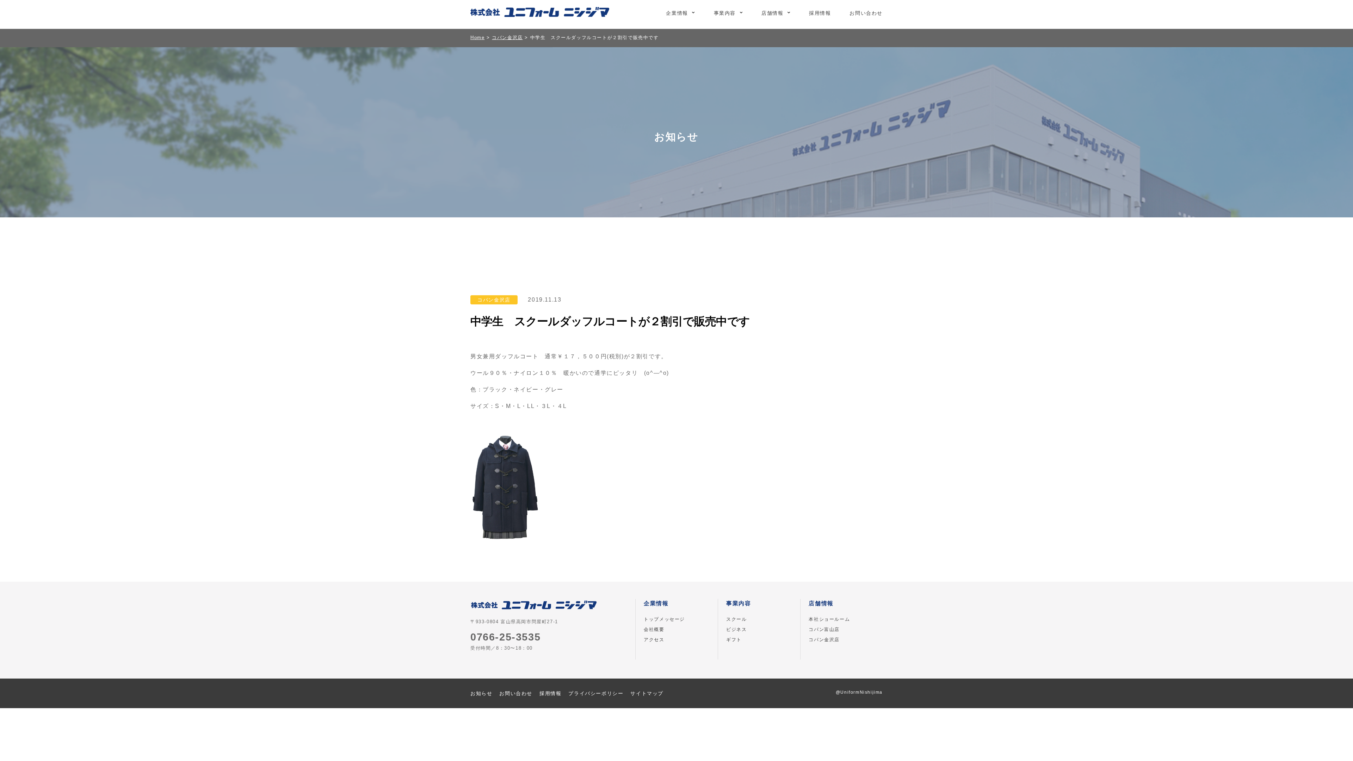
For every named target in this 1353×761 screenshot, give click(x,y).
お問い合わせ (866, 13)
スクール (736, 619)
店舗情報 (772, 13)
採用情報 (820, 13)
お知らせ (481, 693)
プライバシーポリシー (595, 693)
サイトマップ (646, 693)
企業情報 (677, 13)
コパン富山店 (824, 629)
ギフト (734, 639)
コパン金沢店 (824, 639)
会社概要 (654, 629)
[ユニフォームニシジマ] (539, 13)
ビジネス (736, 629)
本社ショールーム (829, 619)
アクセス (654, 639)
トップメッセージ (664, 619)
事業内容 (725, 13)
